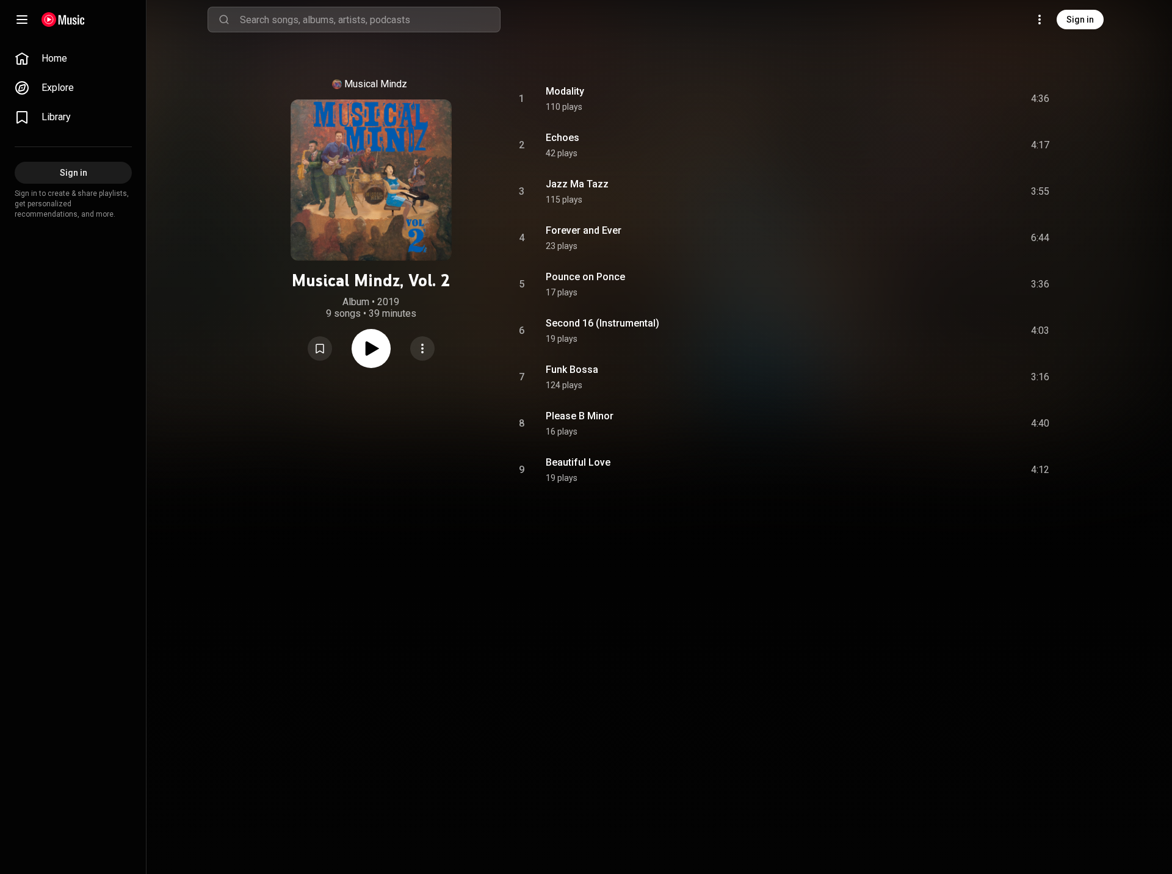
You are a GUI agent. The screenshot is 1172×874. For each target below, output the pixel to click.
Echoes (562, 137)
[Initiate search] (224, 19)
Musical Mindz (375, 84)
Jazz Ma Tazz (577, 184)
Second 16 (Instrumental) (602, 323)
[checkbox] (1040, 99)
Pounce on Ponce (585, 277)
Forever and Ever (583, 230)
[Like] (948, 99)
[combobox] (370, 19)
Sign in (1080, 19)
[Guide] (22, 19)
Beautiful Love (578, 462)
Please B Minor (579, 416)
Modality (565, 91)
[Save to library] (320, 348)
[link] (73, 58)
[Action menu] (422, 348)
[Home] (63, 19)
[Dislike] (971, 99)
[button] (320, 348)
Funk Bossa (572, 369)
